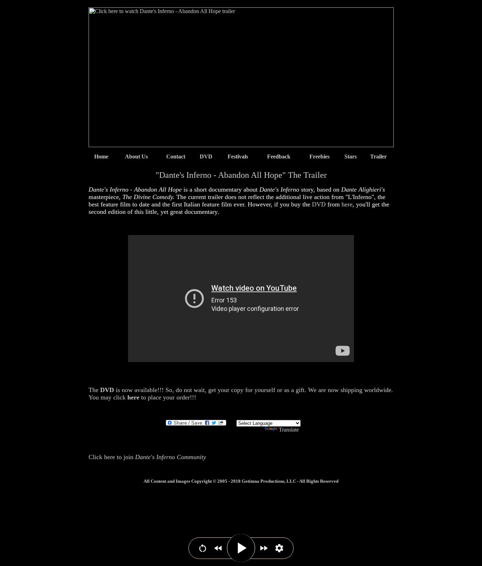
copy (237, 389)
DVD (206, 156)
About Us (136, 156)
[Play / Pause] (241, 548)
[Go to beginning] (203, 548)
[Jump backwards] (218, 548)
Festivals (238, 156)
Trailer (378, 156)
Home (101, 156)
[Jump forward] (264, 548)
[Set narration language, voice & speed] (279, 548)
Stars (350, 156)
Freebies (319, 156)
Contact (175, 156)
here (347, 204)
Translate (289, 430)
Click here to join (147, 456)
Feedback (278, 156)
